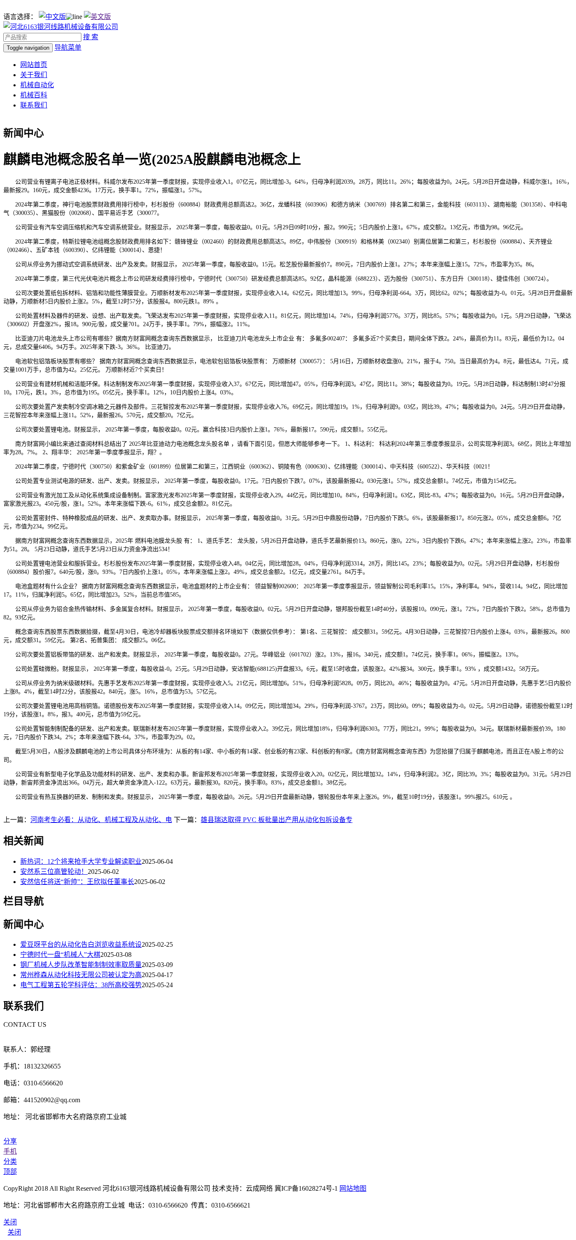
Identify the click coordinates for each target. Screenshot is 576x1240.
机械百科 (33, 95)
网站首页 (33, 64)
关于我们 (33, 74)
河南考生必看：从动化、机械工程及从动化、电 (101, 819)
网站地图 (352, 1188)
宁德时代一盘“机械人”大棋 (60, 954)
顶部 (10, 1171)
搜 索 (90, 36)
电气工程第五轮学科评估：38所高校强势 (81, 984)
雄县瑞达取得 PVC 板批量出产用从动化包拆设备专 (277, 819)
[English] (97, 16)
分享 (10, 1141)
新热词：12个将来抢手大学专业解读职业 (81, 861)
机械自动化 (37, 84)
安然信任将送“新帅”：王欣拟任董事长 (77, 881)
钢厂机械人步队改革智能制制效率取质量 (81, 964)
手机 (10, 1151)
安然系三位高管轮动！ (54, 871)
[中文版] (52, 16)
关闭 (14, 1232)
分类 (10, 1161)
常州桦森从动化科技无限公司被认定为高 (81, 974)
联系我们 (33, 105)
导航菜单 (67, 47)
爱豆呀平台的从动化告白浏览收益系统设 (81, 944)
